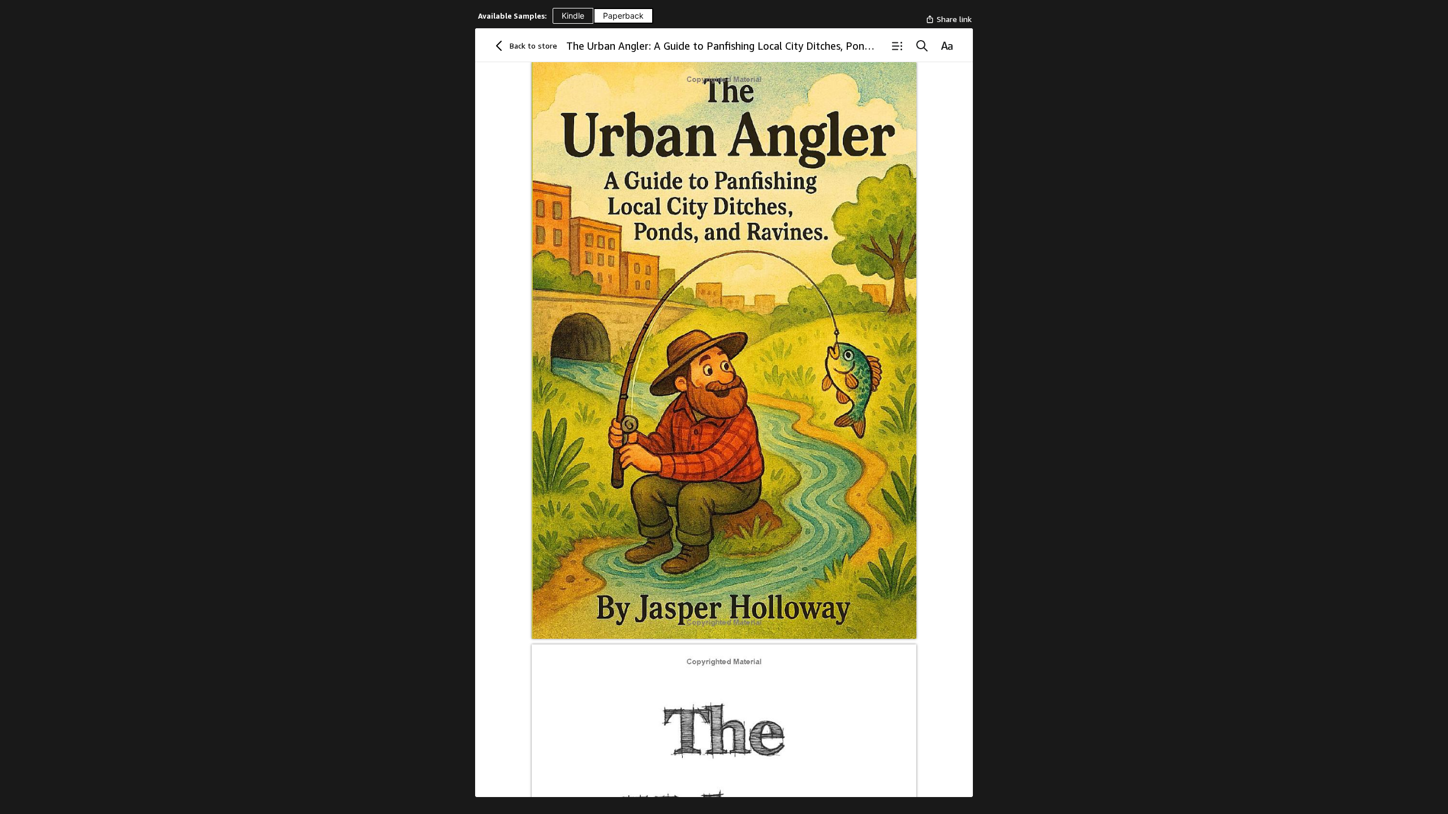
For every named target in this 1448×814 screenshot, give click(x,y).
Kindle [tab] (573, 15)
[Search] (922, 45)
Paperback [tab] (623, 15)
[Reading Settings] (946, 45)
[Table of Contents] (897, 45)
